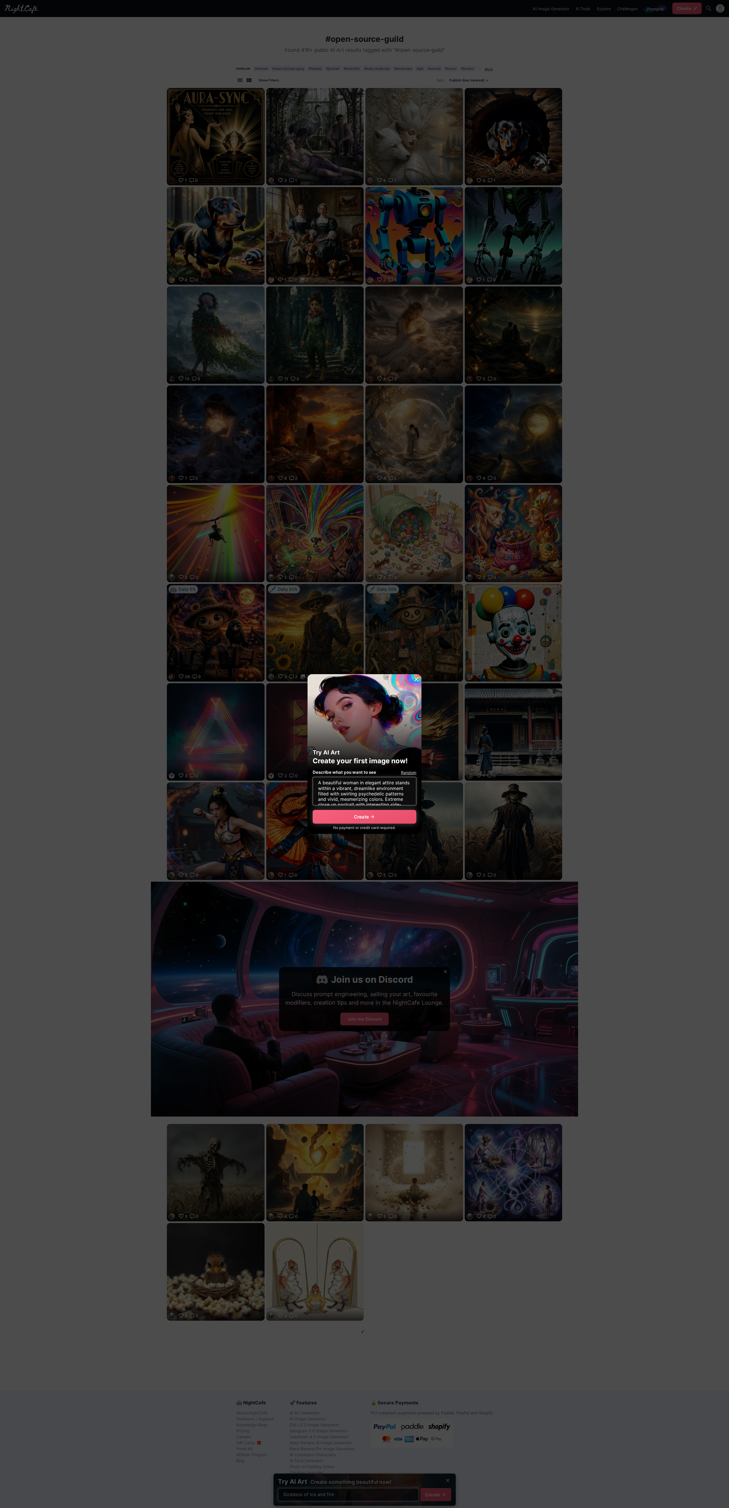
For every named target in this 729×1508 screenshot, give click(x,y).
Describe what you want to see (344, 772)
